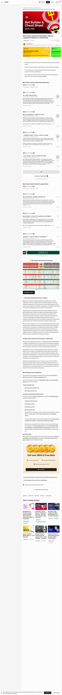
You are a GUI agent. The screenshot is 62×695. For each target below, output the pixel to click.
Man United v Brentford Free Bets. (46, 420)
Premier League (37, 7)
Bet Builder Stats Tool (45, 380)
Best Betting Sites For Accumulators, (42, 427)
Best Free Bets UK (38, 396)
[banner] (36, 52)
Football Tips (31, 7)
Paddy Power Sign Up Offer (31, 401)
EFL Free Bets (33, 420)
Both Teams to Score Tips (31, 390)
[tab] (40, 58)
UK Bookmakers (54, 396)
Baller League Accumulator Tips (32, 387)
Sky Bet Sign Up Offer (30, 406)
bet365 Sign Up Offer (30, 404)
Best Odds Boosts (44, 413)
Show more (58, 45)
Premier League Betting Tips (40, 377)
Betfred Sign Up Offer (30, 409)
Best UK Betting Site (39, 425)
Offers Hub (31, 413)
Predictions (25, 7)
